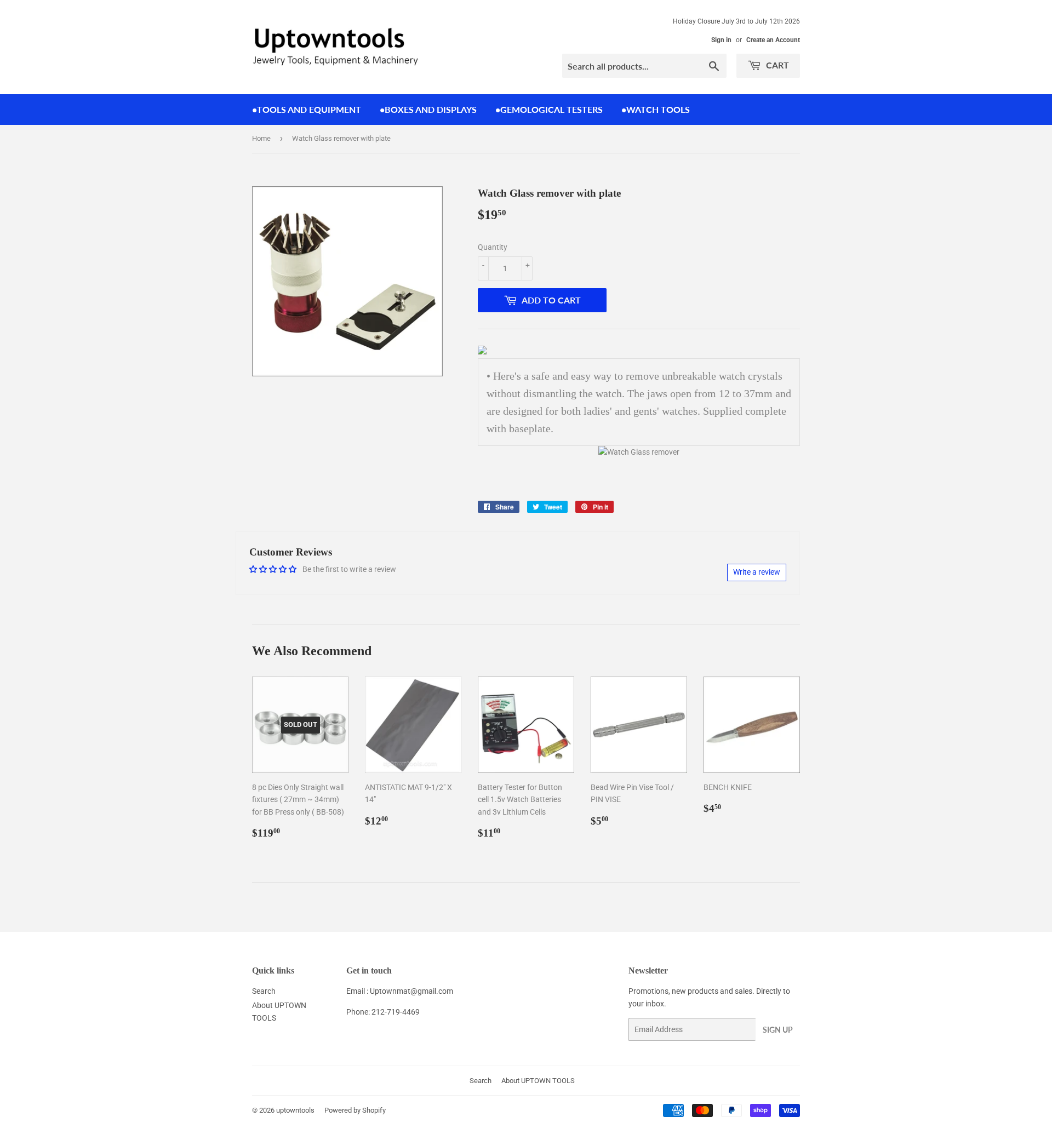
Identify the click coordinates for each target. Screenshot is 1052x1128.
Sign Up (778, 1029)
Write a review (756, 572)
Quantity (492, 247)
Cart (776, 65)
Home (261, 138)
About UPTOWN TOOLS (538, 1081)
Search (264, 991)
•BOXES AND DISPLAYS (428, 109)
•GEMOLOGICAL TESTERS (549, 109)
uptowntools (295, 1110)
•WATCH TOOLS (655, 109)
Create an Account (773, 40)
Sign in (721, 40)
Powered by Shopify (355, 1110)
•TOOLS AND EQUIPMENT (306, 109)
